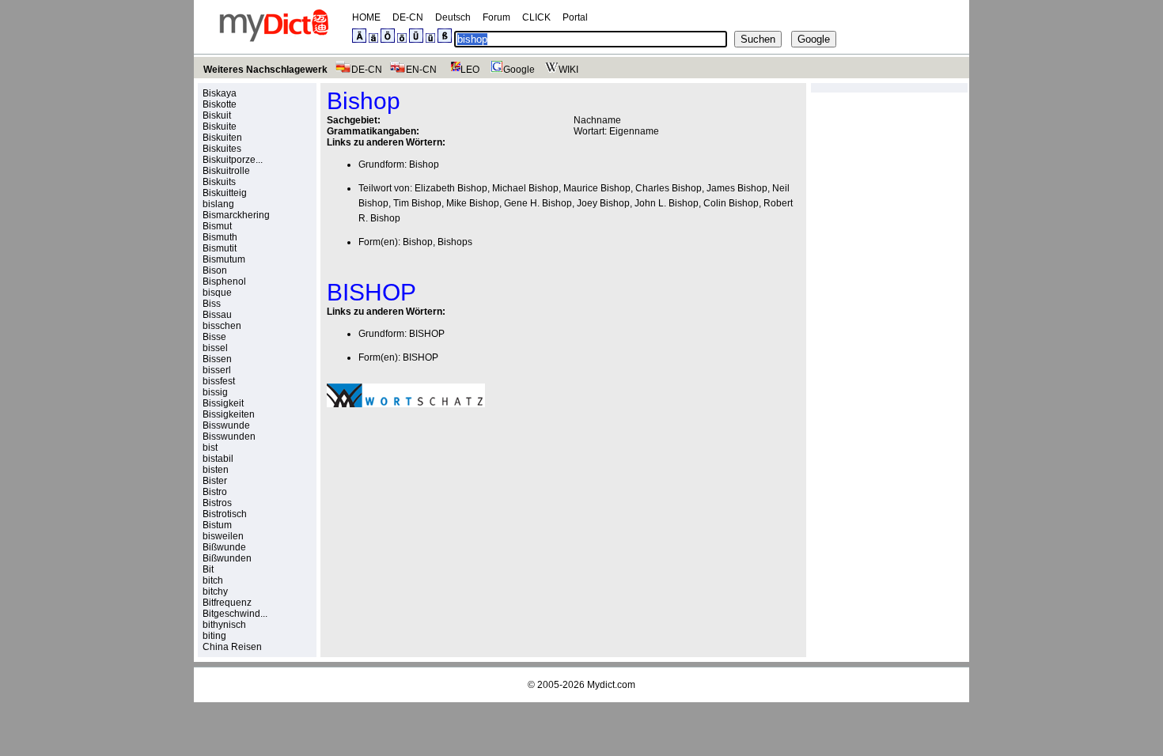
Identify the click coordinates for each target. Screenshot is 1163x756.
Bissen (217, 359)
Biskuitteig (225, 192)
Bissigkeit (223, 403)
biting (214, 635)
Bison (215, 270)
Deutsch (453, 17)
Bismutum (224, 259)
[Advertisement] (460, 529)
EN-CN (421, 69)
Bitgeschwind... (235, 613)
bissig (215, 392)
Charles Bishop (668, 188)
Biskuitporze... (233, 159)
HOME (366, 17)
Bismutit (220, 248)
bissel (215, 347)
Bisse (214, 336)
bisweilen (223, 536)
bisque (217, 292)
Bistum (217, 525)
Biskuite (220, 126)
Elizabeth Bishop (451, 188)
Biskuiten (222, 137)
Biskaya (220, 93)
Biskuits (219, 181)
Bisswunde (226, 425)
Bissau (217, 314)
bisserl (217, 370)
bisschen (222, 325)
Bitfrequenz (227, 602)
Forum (496, 17)
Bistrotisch (225, 514)
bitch (213, 580)
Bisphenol (224, 281)
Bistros (217, 502)
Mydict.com (611, 684)
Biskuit (217, 115)
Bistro (215, 491)
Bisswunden (229, 436)
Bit (208, 569)
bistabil (218, 458)
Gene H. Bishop (538, 203)
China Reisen (232, 646)
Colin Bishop (731, 203)
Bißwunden (227, 558)
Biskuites (222, 148)
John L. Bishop (667, 203)
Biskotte (220, 104)
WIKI (568, 69)
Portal (575, 17)
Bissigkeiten (229, 414)
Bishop (424, 164)
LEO (469, 69)
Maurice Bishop (597, 188)
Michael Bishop (525, 188)
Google (519, 69)
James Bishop (737, 188)
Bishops (455, 242)
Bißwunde (224, 547)
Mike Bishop (472, 203)
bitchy (215, 591)
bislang (218, 204)
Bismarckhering (236, 215)
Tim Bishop (417, 203)
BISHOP (427, 333)
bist (210, 447)
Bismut (217, 226)
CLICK (536, 17)
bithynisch (224, 624)
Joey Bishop (603, 203)
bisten (216, 469)
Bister (215, 480)
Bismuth (220, 237)
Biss (212, 303)
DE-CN (407, 17)
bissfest (219, 381)
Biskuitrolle (226, 170)
